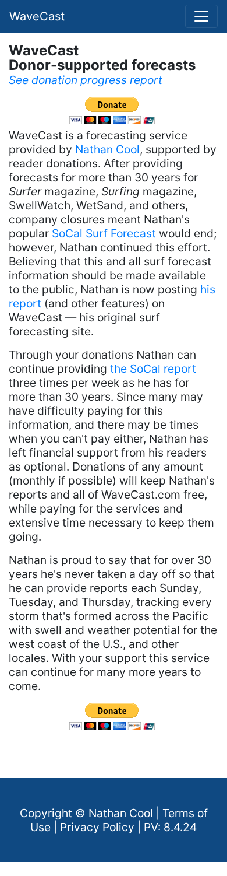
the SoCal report (153, 369)
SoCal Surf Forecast (104, 233)
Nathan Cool (107, 149)
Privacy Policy (97, 827)
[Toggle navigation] (201, 16)
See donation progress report (85, 80)
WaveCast (37, 16)
